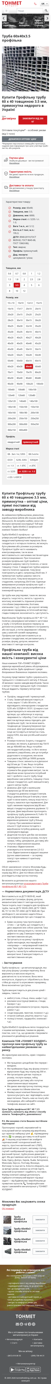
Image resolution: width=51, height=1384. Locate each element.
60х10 (29, 360)
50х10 (29, 349)
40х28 (38, 337)
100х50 (39, 383)
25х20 (29, 314)
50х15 (38, 349)
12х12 (30, 303)
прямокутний (30, 442)
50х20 (10, 354)
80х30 (10, 378)
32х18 (29, 326)
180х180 (23, 412)
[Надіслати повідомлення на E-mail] (18, 1324)
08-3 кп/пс (34, 454)
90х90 (19, 383)
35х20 (38, 326)
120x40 (11, 395)
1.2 (38, 273)
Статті (14, 1343)
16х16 (10, 308)
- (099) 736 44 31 (37, 1355)
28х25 (10, 320)
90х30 (10, 383)
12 (24, 290)
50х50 (19, 360)
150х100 (23, 406)
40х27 (29, 337)
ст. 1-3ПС (21, 465)
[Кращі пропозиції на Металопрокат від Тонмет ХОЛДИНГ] (12, 4)
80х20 (38, 372)
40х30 (10, 343)
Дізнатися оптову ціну (22, 139)
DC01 (10, 459)
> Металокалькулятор (25, 1363)
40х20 (10, 337)
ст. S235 (11, 471)
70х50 (19, 372)
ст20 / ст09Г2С (15, 477)
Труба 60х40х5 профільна (22, 1251)
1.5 (9, 279)
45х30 (10, 349)
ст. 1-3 (11, 465)
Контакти (38, 1339)
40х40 (29, 343)
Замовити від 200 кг (32, 120)
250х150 (23, 418)
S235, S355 (21, 459)
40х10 (29, 331)
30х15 (29, 320)
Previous (3, 18)
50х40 (10, 360)
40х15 (38, 331)
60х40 (29, 366)
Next (47, 18)
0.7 (16, 273)
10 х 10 (11, 303)
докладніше (14, 163)
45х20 (38, 343)
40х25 (19, 337)
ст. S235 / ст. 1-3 (27, 471)
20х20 (10, 314)
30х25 (10, 326)
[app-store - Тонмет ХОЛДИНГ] (33, 1369)
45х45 (19, 349)
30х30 (19, 326)
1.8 (16, 279)
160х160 (12, 412)
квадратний (14, 442)
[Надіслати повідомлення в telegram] (26, 1324)
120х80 (31, 395)
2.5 (31, 279)
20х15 (38, 308)
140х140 (12, 406)
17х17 (19, 308)
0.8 (24, 273)
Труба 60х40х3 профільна (22, 1230)
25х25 (38, 314)
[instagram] (33, 1324)
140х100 (33, 401)
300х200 (12, 424)
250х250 (35, 418)
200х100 (35, 412)
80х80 (38, 378)
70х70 (29, 372)
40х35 (19, 343)
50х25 (19, 354)
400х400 (23, 430)
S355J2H (34, 459)
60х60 (38, 366)
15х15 (39, 303)
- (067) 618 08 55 (14, 1355)
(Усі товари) (8, 1208)
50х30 (38, 354)
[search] (46, 11)
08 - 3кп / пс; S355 (16, 454)
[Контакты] (35, 3)
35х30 (10, 331)
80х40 (19, 378)
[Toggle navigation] (6, 11)
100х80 (21, 389)
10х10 (21, 303)
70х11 (10, 372)
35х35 (19, 331)
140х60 (22, 401)
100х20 (29, 383)
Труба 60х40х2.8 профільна (20, 1219)
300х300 (23, 424)
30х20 (38, 320)
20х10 (29, 308)
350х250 (35, 424)
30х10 (19, 320)
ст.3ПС (32, 465)
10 (17, 290)
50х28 (29, 354)
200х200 (12, 418)
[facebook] (30, 1324)
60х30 (19, 366)
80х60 (29, 378)
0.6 (9, 273)
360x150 (12, 430)
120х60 (21, 395)
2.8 (38, 279)
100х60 (11, 389)
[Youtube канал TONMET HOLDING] (22, 1324)
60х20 (10, 366)
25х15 (19, 314)
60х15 (38, 360)
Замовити (40, 1220)
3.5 (16, 285)
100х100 (32, 389)
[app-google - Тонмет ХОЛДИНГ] (18, 1369)
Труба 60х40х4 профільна (22, 1240)
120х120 (12, 401)
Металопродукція (14, 1339)
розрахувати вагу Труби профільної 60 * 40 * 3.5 (25, 885)
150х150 (35, 406)
